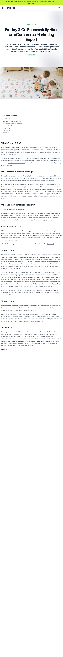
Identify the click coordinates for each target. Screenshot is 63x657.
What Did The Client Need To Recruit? (12, 123)
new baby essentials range (16, 163)
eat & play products (45, 158)
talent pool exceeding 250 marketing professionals (23, 231)
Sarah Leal (50, 244)
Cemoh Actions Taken (8, 126)
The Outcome (6, 128)
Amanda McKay (54, 150)
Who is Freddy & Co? (8, 119)
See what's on (30, 3)
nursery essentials (25, 160)
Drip (42, 279)
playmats (36, 158)
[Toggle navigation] (59, 8)
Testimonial (6, 132)
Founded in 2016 (41, 150)
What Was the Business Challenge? (12, 121)
